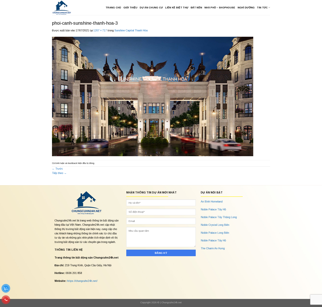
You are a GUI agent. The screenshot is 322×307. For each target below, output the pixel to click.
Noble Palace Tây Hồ (213, 209)
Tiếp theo (59, 173)
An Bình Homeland (212, 201)
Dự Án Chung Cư (151, 7)
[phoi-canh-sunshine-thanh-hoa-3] (152, 96)
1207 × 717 (100, 30)
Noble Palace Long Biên (215, 232)
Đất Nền (196, 7)
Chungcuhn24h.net (171, 302)
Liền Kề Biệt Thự (176, 7)
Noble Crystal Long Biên (215, 224)
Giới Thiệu (130, 7)
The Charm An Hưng (213, 248)
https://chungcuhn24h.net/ (82, 280)
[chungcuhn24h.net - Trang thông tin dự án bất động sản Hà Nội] (63, 7)
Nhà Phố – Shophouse (219, 7)
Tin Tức (262, 7)
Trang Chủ (113, 7)
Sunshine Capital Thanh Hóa (131, 30)
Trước (57, 168)
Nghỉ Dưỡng (246, 7)
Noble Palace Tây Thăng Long (219, 217)
